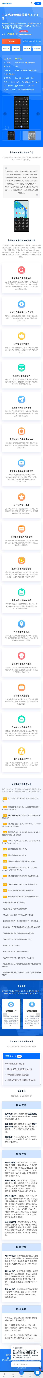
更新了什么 (31, 62)
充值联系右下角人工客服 (32, 42)
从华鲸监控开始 (21, 1368)
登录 (37, 3)
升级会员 (6, 48)
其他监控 (37, 48)
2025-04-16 (13, 1056)
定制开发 (27, 48)
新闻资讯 (16, 48)
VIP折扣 (20, 59)
